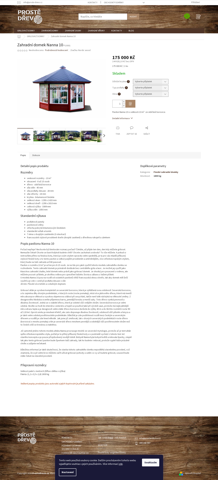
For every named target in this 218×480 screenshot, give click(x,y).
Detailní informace (121, 118)
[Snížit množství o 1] (123, 105)
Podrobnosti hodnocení (56, 50)
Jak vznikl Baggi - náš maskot (112, 437)
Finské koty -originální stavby (112, 452)
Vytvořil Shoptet (193, 473)
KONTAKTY (92, 2)
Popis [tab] (23, 155)
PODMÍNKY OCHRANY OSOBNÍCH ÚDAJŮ (71, 447)
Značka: (80, 50)
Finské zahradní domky (166, 172)
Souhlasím (150, 462)
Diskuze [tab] (36, 155)
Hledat (133, 16)
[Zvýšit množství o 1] (123, 102)
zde (121, 464)
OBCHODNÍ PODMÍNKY (114, 2)
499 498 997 (144, 443)
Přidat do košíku (130, 104)
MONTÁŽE (102, 445)
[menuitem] (26, 30)
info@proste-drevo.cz (150, 438)
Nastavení (68, 472)
